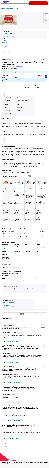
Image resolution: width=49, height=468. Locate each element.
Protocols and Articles (7, 50)
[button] (43, 325)
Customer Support (21, 280)
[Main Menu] (1, 2)
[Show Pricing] (44, 233)
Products (2, 8)
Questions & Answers (7, 55)
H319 (26, 246)
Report (18, 341)
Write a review (12, 66)
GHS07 (3, 248)
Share (46, 59)
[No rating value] (4, 66)
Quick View (7, 188)
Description (4, 42)
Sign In (15, 72)
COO (11, 33)
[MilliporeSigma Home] (6, 2)
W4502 (3, 233)
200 (17, 97)
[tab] (3, 8)
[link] (6, 310)
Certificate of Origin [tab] (16, 267)
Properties (4, 40)
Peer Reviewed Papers (7, 53)
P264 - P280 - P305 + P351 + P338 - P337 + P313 (41, 247)
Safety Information (6, 46)
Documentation (5, 48)
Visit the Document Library (9, 291)
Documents (43, 277)
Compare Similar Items (7, 44)
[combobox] (24, 5)
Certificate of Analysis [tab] (7, 267)
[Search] (46, 5)
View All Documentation (9, 36)
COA (6, 33)
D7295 (3, 236)
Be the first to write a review (10, 449)
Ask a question (19, 66)
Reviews (4, 57)
